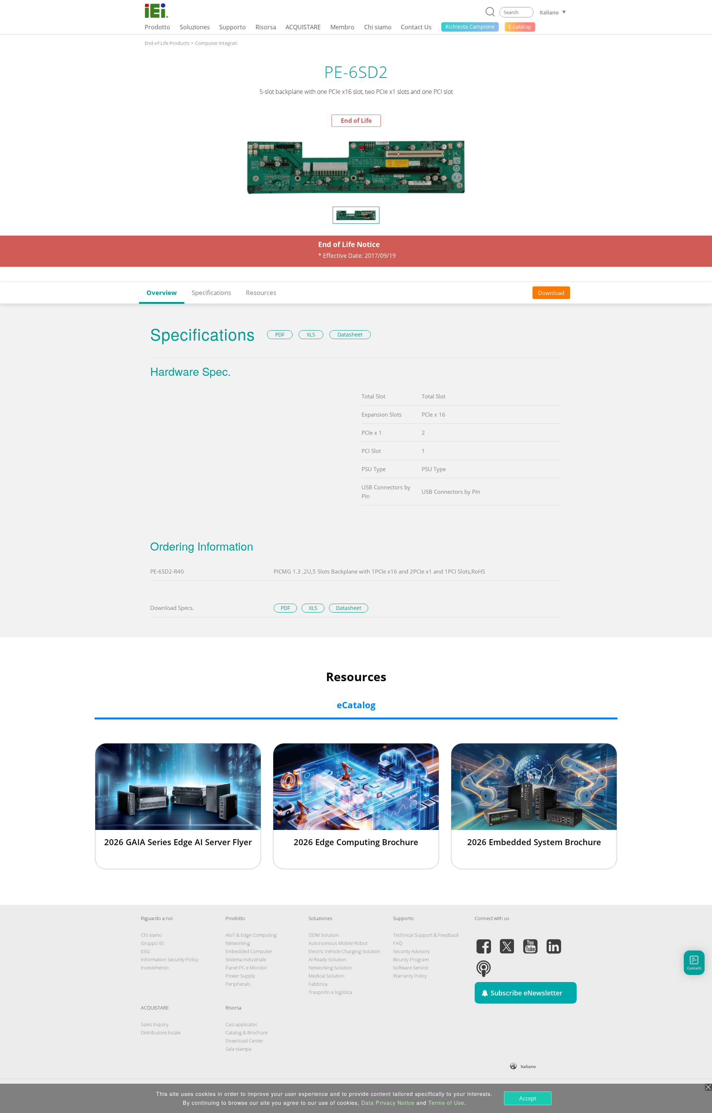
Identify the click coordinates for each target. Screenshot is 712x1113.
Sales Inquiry (154, 1024)
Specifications (211, 292)
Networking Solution (330, 967)
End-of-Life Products (167, 43)
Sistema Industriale (245, 959)
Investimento (155, 967)
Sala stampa (238, 1048)
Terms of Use (446, 1102)
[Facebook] (483, 942)
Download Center (244, 1040)
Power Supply (240, 975)
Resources (261, 292)
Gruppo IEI (152, 943)
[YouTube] (530, 942)
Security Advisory (411, 951)
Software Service (410, 967)
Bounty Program (411, 959)
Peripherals (237, 984)
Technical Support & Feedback (426, 935)
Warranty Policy (410, 975)
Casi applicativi (241, 1024)
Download (551, 292)
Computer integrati (216, 43)
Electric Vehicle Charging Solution (344, 951)
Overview (161, 292)
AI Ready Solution (327, 959)
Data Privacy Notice (388, 1102)
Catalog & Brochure (246, 1032)
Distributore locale (161, 1032)
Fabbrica (318, 984)
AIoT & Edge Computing (251, 935)
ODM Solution (324, 935)
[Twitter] (507, 942)
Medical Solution (327, 975)
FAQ (397, 943)
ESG (145, 951)
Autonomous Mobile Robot (338, 943)
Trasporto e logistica (330, 992)
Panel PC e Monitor (246, 967)
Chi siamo (151, 935)
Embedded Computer (248, 951)
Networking (237, 943)
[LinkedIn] (554, 942)
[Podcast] (483, 964)
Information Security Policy (169, 959)
